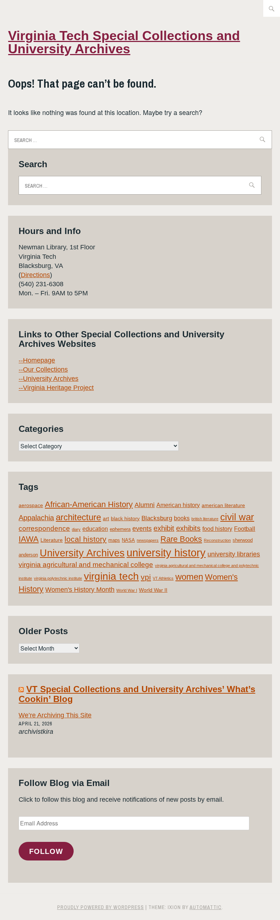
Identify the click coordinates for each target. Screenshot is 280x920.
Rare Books (181, 539)
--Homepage (37, 360)
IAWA (29, 539)
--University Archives (48, 378)
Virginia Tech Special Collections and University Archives (124, 42)
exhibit (163, 528)
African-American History (89, 504)
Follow (46, 851)
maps (114, 540)
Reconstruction (217, 540)
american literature (223, 505)
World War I (126, 590)
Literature (51, 540)
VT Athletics (163, 578)
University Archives (82, 553)
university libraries (233, 554)
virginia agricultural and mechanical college (86, 564)
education (95, 529)
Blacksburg (156, 518)
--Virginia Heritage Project (56, 387)
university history (166, 553)
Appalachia (36, 518)
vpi (146, 577)
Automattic (206, 907)
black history (125, 518)
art (106, 518)
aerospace (31, 505)
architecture (78, 517)
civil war (237, 516)
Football (244, 529)
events (142, 528)
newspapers (148, 540)
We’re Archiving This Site (55, 715)
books (182, 518)
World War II (153, 590)
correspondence (44, 528)
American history (178, 505)
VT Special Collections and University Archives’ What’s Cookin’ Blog (137, 694)
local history (85, 539)
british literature (204, 519)
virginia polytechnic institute (58, 578)
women (189, 577)
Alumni (145, 505)
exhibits (188, 528)
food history (217, 529)
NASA (128, 540)
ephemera (120, 529)
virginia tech (111, 576)
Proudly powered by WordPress (100, 907)
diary (76, 529)
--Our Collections (43, 369)
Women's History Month (79, 589)
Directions (35, 275)
